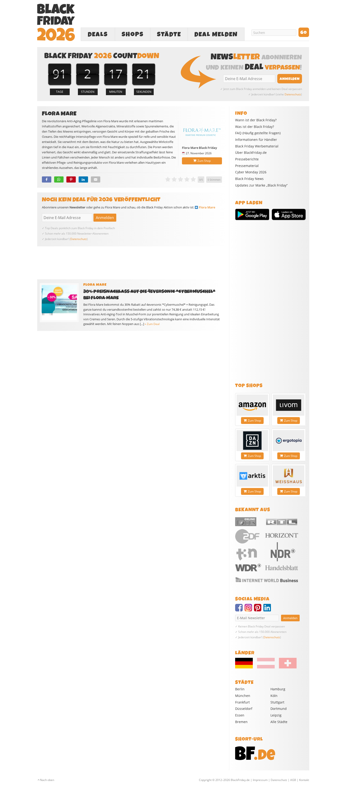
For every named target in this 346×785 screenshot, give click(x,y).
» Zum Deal (152, 324)
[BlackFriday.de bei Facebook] (240, 610)
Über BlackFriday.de (251, 152)
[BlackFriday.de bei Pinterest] (258, 610)
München (242, 695)
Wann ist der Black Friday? (256, 120)
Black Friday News (249, 179)
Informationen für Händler (256, 140)
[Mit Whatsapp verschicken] (59, 179)
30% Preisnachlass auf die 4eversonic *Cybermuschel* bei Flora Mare (149, 294)
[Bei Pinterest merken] (71, 179)
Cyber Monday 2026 (250, 172)
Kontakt (304, 780)
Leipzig (276, 715)
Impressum (260, 780)
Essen (239, 715)
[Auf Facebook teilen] (46, 179)
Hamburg (277, 689)
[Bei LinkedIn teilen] (83, 179)
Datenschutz (293, 94)
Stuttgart (277, 702)
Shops (133, 34)
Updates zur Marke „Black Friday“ (261, 185)
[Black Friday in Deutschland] (245, 667)
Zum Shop (204, 161)
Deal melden (216, 34)
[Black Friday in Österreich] (266, 667)
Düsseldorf (243, 708)
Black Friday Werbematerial (256, 146)
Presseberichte (247, 159)
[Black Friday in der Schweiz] (286, 667)
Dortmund (278, 708)
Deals (98, 34)
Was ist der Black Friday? (254, 127)
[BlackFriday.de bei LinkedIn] (268, 610)
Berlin (240, 689)
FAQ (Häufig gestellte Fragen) (258, 133)
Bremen (241, 722)
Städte (169, 34)
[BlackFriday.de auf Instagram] (249, 610)
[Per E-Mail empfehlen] (95, 179)
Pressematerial (247, 166)
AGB (293, 780)
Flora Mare (207, 207)
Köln (274, 695)
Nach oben (47, 780)
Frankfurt (242, 702)
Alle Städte (278, 722)
